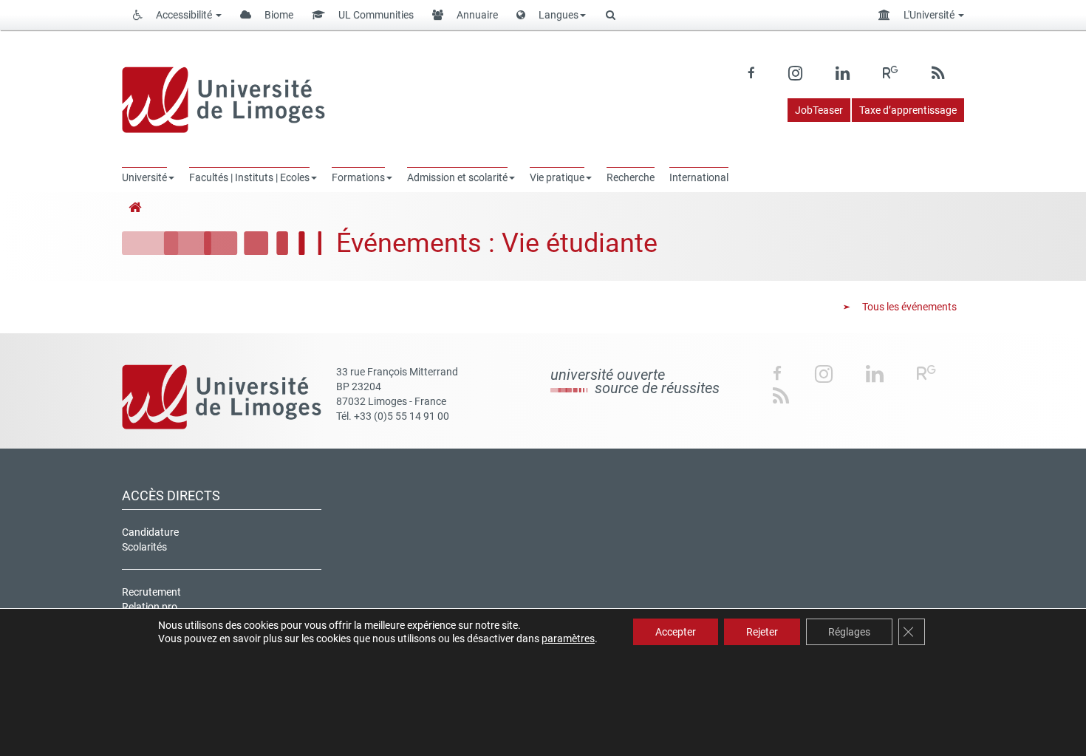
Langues (557, 15)
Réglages (849, 632)
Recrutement (151, 592)
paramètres (568, 638)
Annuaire (476, 15)
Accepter (675, 632)
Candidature (150, 532)
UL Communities (375, 15)
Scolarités (144, 547)
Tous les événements (908, 307)
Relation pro (149, 607)
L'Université (929, 15)
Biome (277, 15)
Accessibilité (184, 15)
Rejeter (762, 632)
